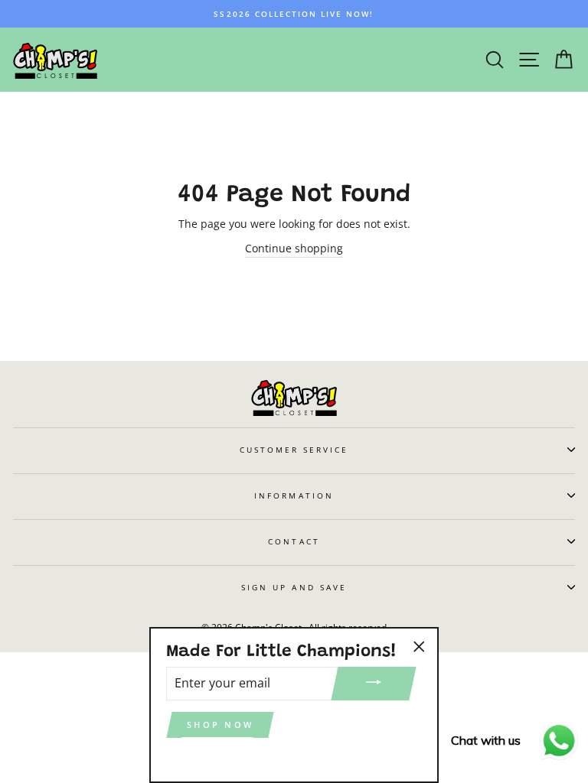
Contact (293, 541)
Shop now (220, 724)
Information (294, 495)
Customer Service (294, 449)
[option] (294, 14)
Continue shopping (294, 248)
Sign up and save (294, 587)
